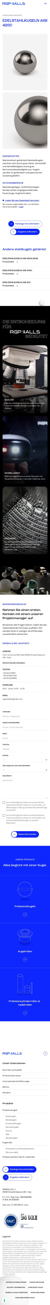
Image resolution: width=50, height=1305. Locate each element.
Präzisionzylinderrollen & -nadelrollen (19, 1157)
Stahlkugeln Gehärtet (12, 15)
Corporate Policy (35, 1287)
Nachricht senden (27, 834)
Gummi (9, 1131)
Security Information (16, 1287)
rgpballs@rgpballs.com (13, 699)
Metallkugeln (11, 1120)
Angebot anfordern (19, 1177)
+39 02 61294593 (10, 678)
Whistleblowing (38, 1292)
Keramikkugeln (12, 1127)
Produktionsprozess (12, 1076)
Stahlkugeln (11, 1116)
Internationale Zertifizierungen (16, 1081)
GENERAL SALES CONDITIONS (17, 1292)
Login (21, 207)
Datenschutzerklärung (16, 1282)
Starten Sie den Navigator (14, 663)
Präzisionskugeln (10, 1110)
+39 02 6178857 (9, 673)
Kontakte (7, 1093)
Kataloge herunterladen (22, 1169)
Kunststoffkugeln (13, 1124)
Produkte (8, 1103)
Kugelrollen (7, 1143)
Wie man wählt (12, 1152)
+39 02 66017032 (10, 676)
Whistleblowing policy (25, 1298)
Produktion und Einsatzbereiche (20, 1149)
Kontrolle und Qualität (12, 1070)
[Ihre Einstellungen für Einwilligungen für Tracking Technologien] (4, 1300)
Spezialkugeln (12, 1138)
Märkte (6, 1087)
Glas (7, 1134)
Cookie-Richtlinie (36, 1282)
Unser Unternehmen (14, 1063)
